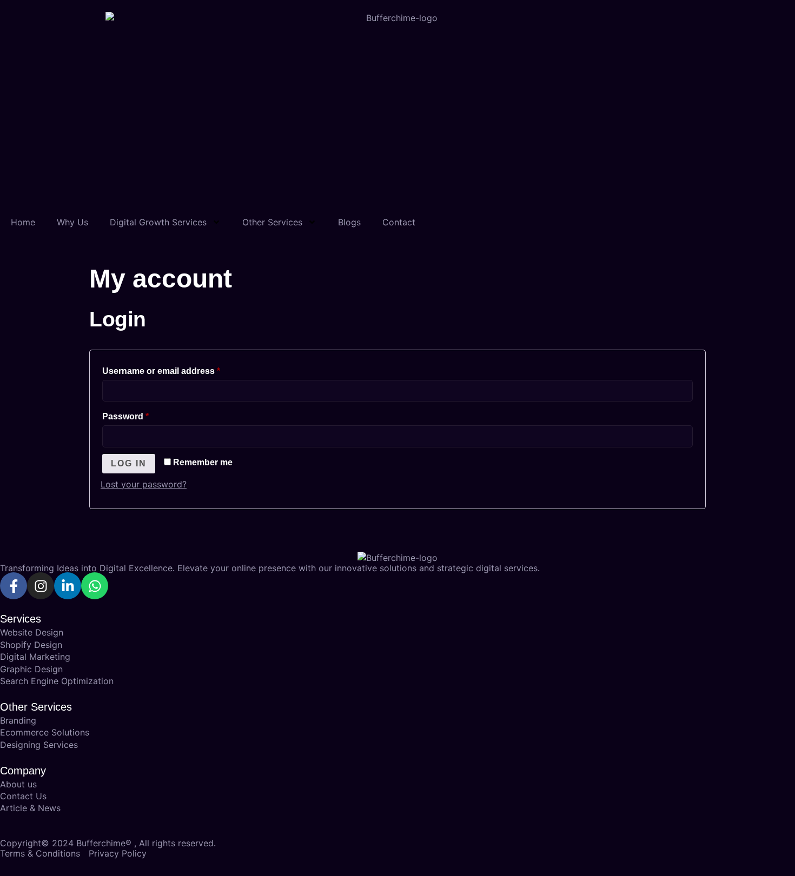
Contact (398, 222)
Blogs (349, 222)
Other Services (272, 222)
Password (144, 414)
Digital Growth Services (158, 222)
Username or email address (179, 369)
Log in (129, 463)
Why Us (72, 222)
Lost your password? (144, 484)
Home (23, 222)
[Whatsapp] (94, 585)
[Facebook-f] (13, 585)
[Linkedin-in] (67, 585)
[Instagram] (40, 585)
